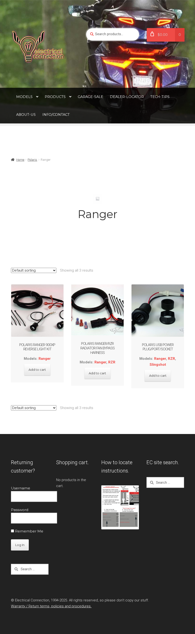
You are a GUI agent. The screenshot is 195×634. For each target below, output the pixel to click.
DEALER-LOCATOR (127, 97)
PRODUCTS (55, 97)
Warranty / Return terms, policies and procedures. (51, 606)
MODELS (24, 97)
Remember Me (28, 531)
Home (20, 159)
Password (19, 509)
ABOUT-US (26, 114)
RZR (111, 362)
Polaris (32, 159)
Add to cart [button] (37, 369)
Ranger (45, 358)
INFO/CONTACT (56, 114)
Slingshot (158, 364)
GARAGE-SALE (90, 97)
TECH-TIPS (160, 97)
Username (20, 488)
